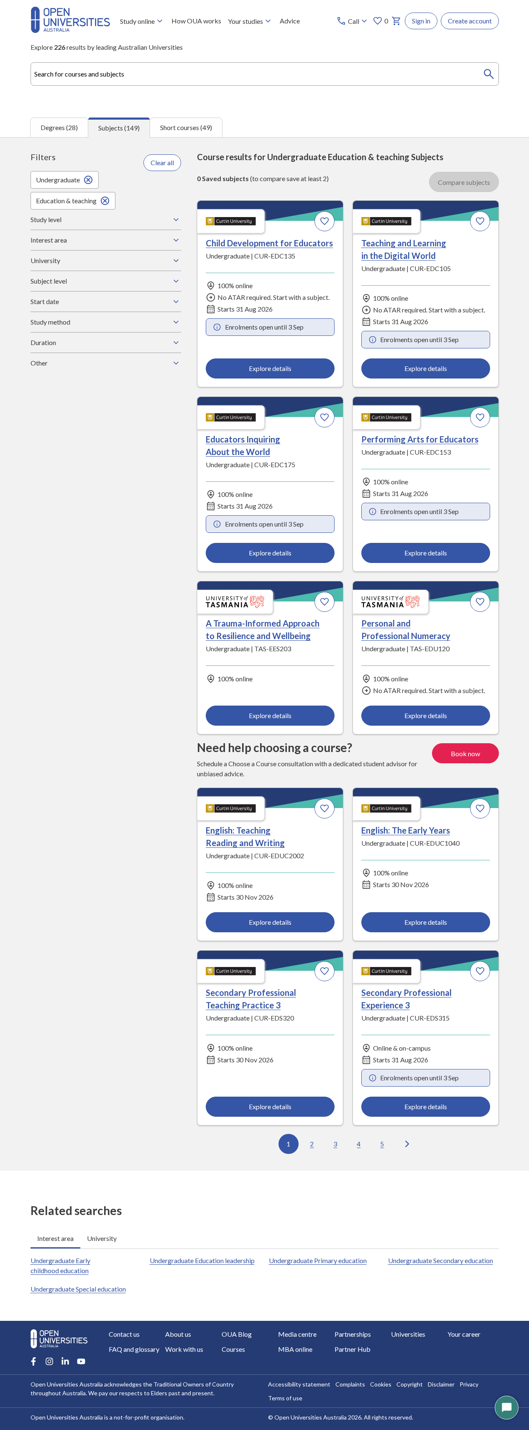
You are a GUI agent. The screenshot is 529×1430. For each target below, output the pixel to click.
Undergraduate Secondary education (440, 1260)
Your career (463, 1334)
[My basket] (396, 21)
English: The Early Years (405, 830)
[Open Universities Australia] (70, 30)
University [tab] (102, 1238)
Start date (45, 301)
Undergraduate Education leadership (202, 1260)
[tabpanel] (264, 654)
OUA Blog (237, 1334)
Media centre (297, 1334)
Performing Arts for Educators (419, 439)
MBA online (295, 1349)
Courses (233, 1349)
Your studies (245, 21)
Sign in (421, 21)
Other (39, 363)
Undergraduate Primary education (318, 1260)
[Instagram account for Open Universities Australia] (49, 1361)
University (45, 260)
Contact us (124, 1334)
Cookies (380, 1384)
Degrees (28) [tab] (59, 127)
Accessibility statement (299, 1384)
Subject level (49, 281)
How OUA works (196, 21)
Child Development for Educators (269, 243)
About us (178, 1334)
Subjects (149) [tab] (119, 128)
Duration (43, 342)
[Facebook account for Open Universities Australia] (33, 1361)
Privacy (469, 1384)
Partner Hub (353, 1349)
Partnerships (353, 1334)
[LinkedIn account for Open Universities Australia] (65, 1361)
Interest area (49, 240)
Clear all (162, 162)
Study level (46, 219)
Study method (50, 322)
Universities (408, 1334)
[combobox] (265, 74)
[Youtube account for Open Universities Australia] (81, 1361)
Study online (137, 21)
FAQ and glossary (134, 1349)
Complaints (350, 1384)
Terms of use (285, 1398)
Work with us (184, 1349)
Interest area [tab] (55, 1238)
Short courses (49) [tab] (186, 127)
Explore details (270, 368)
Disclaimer (441, 1384)
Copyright (409, 1384)
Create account (470, 21)
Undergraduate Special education (78, 1289)
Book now (465, 753)
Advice (290, 21)
